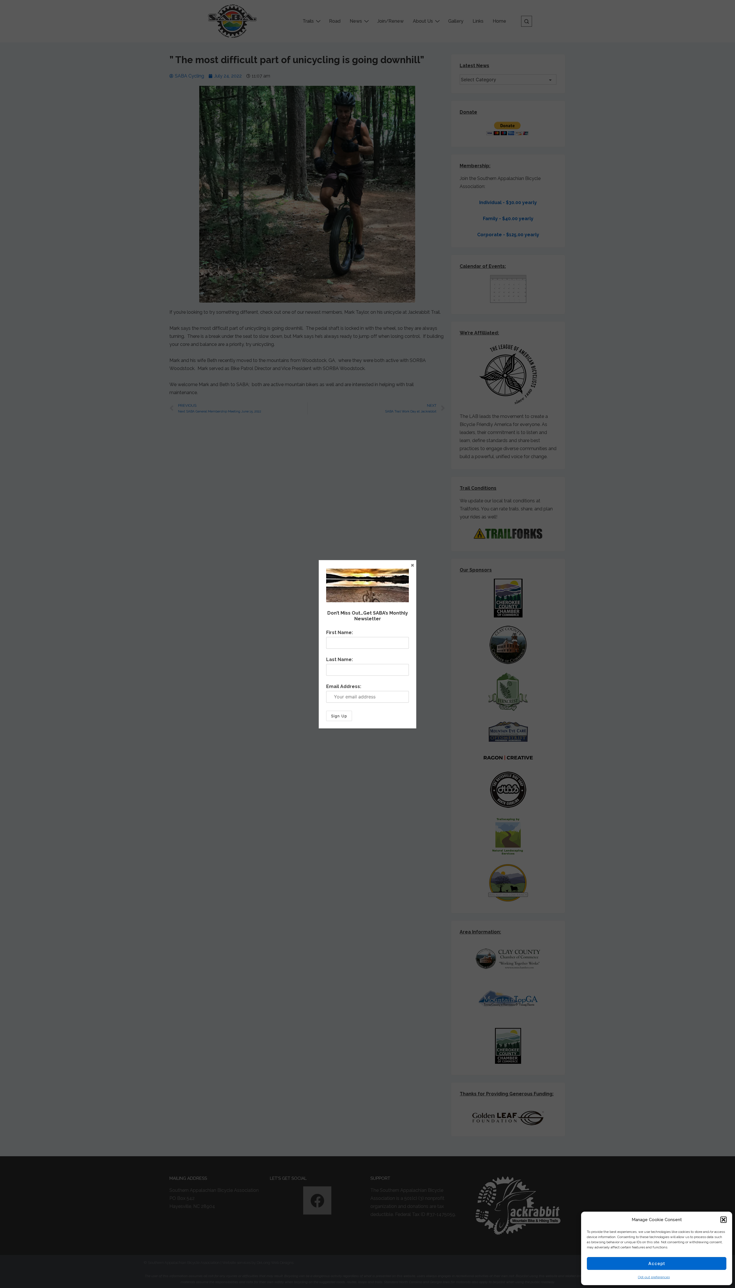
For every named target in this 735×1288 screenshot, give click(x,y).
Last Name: (339, 659)
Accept (656, 1263)
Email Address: (343, 686)
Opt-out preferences (654, 1277)
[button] (723, 1220)
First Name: (339, 632)
